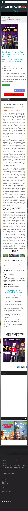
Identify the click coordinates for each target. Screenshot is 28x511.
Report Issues (5, 492)
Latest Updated (5, 468)
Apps (22, 467)
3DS (19, 467)
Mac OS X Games (12, 465)
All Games (9, 17)
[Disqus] (14, 396)
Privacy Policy (5, 483)
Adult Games (4, 465)
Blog (3, 482)
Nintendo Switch (21, 465)
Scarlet (8, 63)
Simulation (20, 59)
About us (4, 481)
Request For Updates (6, 491)
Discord (3, 490)
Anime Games (13, 467)
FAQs (3, 489)
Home (3, 17)
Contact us (4, 484)
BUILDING (15, 59)
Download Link (15, 94)
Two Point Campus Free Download (13, 61)
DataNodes (6, 85)
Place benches (16, 131)
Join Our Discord (20, 90)
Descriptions (6, 99)
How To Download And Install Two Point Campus (13, 291)
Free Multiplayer (5, 467)
